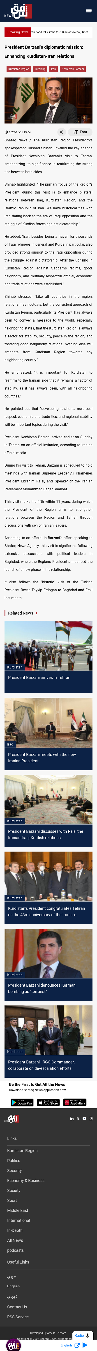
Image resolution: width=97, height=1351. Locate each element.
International (18, 1220)
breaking (40, 69)
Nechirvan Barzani (73, 69)
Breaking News (17, 32)
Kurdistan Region (18, 69)
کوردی (12, 1297)
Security (14, 1170)
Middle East (17, 1210)
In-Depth (15, 1230)
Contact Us (17, 1307)
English (13, 1287)
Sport (12, 1200)
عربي (11, 1277)
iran (53, 69)
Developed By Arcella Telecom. (48, 1333)
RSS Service (18, 1317)
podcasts (15, 1250)
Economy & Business (25, 1180)
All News (15, 1240)
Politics (13, 1160)
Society (14, 1190)
